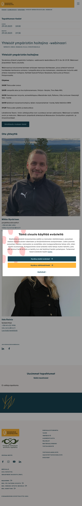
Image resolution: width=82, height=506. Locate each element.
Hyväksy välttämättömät (40, 265)
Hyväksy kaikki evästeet (40, 259)
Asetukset (41, 272)
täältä (50, 252)
